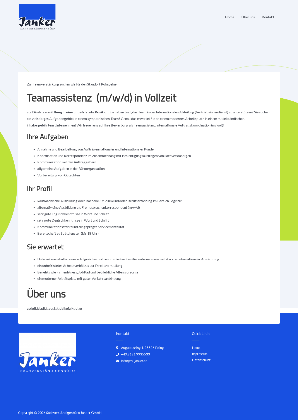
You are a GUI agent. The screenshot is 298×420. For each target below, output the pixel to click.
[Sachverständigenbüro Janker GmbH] (37, 16)
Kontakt (268, 17)
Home (229, 17)
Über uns (248, 17)
